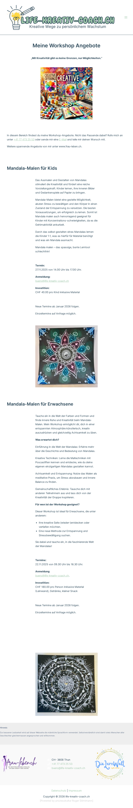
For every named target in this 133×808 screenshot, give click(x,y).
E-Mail (62, 139)
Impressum (75, 790)
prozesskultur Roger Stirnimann (73, 800)
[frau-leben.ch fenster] (19, 763)
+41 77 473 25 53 (24, 139)
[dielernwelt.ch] (110, 763)
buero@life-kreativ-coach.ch (52, 281)
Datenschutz (58, 790)
